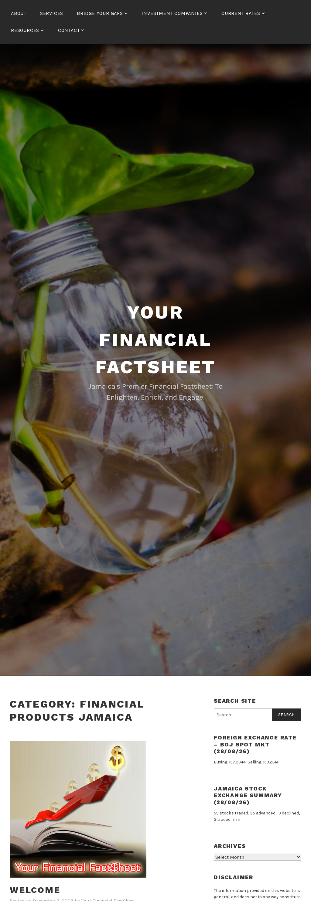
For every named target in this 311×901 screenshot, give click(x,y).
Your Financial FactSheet (155, 340)
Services (51, 13)
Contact (69, 30)
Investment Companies (172, 13)
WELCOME (35, 890)
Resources (25, 30)
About (18, 13)
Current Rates (240, 13)
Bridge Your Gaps (100, 13)
